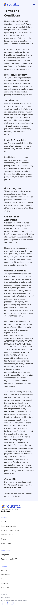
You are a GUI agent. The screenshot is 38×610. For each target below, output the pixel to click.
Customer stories (7, 535)
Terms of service (5, 597)
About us (4, 570)
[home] (11, 4)
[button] (33, 4)
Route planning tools (8, 526)
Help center (5, 575)
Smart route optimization (10, 530)
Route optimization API (9, 559)
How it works (5, 522)
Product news (6, 543)
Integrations (5, 555)
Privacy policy (4, 594)
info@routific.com (13, 488)
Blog (2, 579)
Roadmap (4, 583)
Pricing (3, 539)
